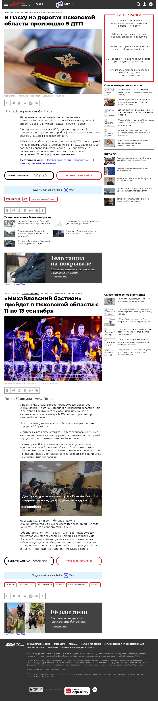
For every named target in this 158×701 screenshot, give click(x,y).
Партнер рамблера (53, 689)
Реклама (73, 644)
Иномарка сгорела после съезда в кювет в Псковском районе (129, 48)
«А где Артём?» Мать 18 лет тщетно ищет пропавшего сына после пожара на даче (134, 352)
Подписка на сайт (36, 648)
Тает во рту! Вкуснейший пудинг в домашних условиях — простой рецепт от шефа (134, 102)
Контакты (53, 648)
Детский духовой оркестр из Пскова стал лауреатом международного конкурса (57, 498)
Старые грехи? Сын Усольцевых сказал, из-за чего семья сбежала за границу (135, 92)
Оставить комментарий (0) (79, 176)
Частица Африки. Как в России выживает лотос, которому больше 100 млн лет (135, 132)
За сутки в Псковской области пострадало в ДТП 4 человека (81, 232)
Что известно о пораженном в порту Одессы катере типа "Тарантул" (134, 190)
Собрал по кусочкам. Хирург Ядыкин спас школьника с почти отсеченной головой (135, 112)
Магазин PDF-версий (91, 644)
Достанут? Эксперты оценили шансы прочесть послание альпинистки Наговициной (135, 331)
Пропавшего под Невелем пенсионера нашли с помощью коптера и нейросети (129, 23)
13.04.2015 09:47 (11, 12)
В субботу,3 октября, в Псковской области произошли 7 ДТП (34, 242)
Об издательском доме (38, 644)
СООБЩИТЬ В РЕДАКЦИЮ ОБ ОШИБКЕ (78, 648)
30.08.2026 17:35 (11, 293)
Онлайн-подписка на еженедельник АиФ (124, 644)
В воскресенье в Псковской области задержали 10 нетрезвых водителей (33, 233)
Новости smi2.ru (14, 284)
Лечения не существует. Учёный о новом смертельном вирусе (134, 300)
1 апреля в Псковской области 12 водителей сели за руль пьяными (34, 222)
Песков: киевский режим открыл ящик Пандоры (132, 169)
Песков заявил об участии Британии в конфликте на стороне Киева (134, 159)
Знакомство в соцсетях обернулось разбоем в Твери (134, 179)
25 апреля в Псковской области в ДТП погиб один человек (82, 222)
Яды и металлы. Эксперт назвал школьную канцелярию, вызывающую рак (133, 143)
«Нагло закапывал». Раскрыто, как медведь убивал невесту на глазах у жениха (135, 311)
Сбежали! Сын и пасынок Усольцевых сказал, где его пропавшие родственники (136, 122)
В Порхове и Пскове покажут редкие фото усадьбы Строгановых (129, 60)
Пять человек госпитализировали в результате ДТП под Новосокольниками (129, 73)
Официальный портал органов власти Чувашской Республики (34, 96)
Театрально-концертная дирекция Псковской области (30, 383)
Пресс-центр (59, 644)
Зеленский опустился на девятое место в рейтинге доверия (133, 200)
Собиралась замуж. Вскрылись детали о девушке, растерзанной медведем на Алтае (133, 342)
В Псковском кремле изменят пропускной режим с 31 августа (129, 35)
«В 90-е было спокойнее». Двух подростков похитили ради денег (134, 320)
